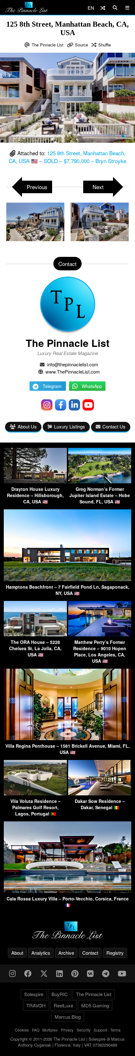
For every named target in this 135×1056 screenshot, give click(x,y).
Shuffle (104, 45)
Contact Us (114, 426)
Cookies (22, 1029)
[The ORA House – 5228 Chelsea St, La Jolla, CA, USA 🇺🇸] (35, 634)
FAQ (35, 1029)
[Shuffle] (102, 7)
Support (100, 1029)
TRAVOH (36, 1005)
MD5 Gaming (95, 1005)
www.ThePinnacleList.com (73, 371)
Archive (66, 952)
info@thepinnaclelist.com (72, 364)
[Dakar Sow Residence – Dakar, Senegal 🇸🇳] (99, 793)
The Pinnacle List (47, 45)
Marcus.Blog (68, 1016)
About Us (27, 426)
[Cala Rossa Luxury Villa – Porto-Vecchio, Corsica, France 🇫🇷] (67, 891)
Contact (90, 952)
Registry (115, 952)
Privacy (67, 1029)
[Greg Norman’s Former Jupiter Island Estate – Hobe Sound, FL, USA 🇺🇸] (99, 481)
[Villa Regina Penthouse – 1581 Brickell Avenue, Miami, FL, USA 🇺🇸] (67, 738)
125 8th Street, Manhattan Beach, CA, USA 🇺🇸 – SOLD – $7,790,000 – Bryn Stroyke (67, 157)
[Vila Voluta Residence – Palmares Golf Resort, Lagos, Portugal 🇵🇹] (35, 793)
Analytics (40, 952)
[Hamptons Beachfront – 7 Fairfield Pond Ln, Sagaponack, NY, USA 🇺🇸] (67, 579)
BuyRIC (59, 994)
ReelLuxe (63, 1005)
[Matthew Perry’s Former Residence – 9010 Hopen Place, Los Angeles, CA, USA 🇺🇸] (99, 634)
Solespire (33, 994)
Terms (115, 1029)
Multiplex (50, 1029)
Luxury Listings (69, 426)
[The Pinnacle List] (67, 930)
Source (81, 45)
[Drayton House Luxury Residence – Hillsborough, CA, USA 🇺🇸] (35, 481)
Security (83, 1029)
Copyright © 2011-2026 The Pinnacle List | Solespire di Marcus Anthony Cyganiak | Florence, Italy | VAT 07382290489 (67, 1042)
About (17, 952)
